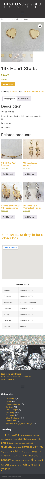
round (40, 460)
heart (21, 452)
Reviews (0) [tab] (23, 99)
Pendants (10, 415)
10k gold (11, 435)
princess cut (26, 460)
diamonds (27, 446)
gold (29, 91)
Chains (9, 401)
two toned (18, 465)
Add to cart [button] (8, 174)
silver (5, 464)
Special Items (11, 421)
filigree (3, 452)
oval (40, 456)
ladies (34, 452)
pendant (6, 459)
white (26, 464)
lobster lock (5, 456)
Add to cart (8, 84)
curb (11, 443)
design (21, 443)
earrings (38, 446)
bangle (4, 439)
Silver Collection (13, 418)
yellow (5, 469)
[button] (22, 12)
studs (41, 91)
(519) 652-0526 (7, 379)
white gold (35, 465)
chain (26, 439)
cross (33, 439)
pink (13, 460)
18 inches (24, 435)
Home (3, 19)
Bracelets (10, 399)
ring (33, 459)
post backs (18, 460)
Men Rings (10, 412)
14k (24, 91)
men (25, 455)
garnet (8, 452)
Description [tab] (9, 99)
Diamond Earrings (13, 404)
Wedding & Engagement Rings (19, 423)
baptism (9, 439)
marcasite (14, 456)
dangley (16, 443)
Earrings (11, 19)
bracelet (17, 439)
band (37, 435)
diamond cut (17, 447)
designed (28, 443)
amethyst (31, 435)
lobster (40, 452)
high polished (27, 452)
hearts (35, 91)
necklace (33, 455)
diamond (7, 446)
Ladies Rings (11, 410)
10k (3, 435)
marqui (20, 456)
